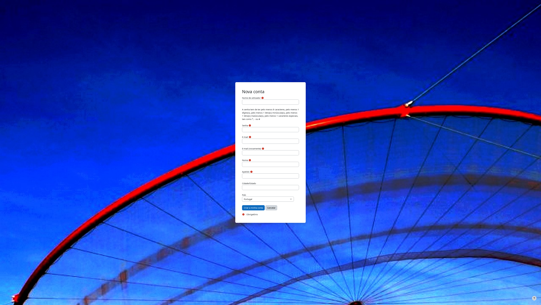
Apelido (246, 171)
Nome (245, 160)
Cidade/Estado (249, 183)
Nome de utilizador (251, 97)
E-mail (245, 137)
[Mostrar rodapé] (534, 298)
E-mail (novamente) (251, 148)
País (244, 194)
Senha (245, 125)
